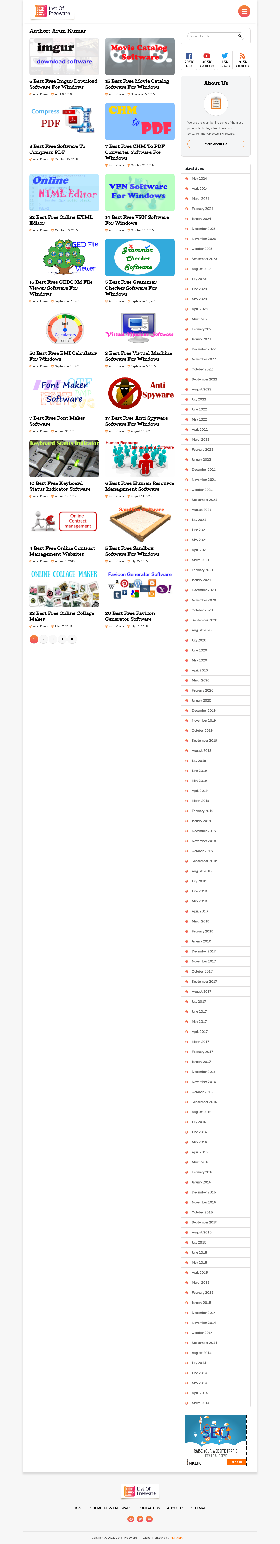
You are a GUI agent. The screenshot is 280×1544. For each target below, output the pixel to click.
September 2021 (204, 500)
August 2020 (202, 630)
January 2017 (201, 1062)
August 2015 (202, 1232)
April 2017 (200, 1031)
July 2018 (199, 881)
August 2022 (202, 389)
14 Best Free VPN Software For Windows (137, 220)
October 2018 (202, 851)
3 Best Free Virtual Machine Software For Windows (138, 356)
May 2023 (199, 299)
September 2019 (204, 740)
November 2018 (204, 841)
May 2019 (199, 781)
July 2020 (199, 640)
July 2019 (199, 760)
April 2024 (200, 188)
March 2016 (200, 1162)
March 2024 (200, 198)
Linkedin (149, 1519)
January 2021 (201, 580)
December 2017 (204, 951)
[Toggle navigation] (244, 11)
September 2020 (204, 620)
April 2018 (200, 911)
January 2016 (201, 1182)
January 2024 (201, 219)
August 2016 (202, 1112)
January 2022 (201, 459)
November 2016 (204, 1082)
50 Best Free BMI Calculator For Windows (63, 356)
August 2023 (202, 269)
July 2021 (199, 520)
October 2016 (202, 1092)
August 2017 (202, 991)
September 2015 (204, 1222)
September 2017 (204, 981)
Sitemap (198, 1508)
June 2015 (199, 1252)
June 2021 (199, 530)
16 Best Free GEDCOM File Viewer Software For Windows (60, 288)
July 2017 (199, 1001)
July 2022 (199, 399)
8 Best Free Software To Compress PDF (57, 149)
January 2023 (201, 339)
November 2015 (204, 1202)
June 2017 (199, 1011)
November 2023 (204, 239)
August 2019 (202, 750)
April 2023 (200, 309)
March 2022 (200, 439)
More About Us (216, 144)
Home (78, 1508)
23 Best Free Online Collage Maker (61, 616)
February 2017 (202, 1052)
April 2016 (200, 1152)
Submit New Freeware (111, 1508)
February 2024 (202, 208)
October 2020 (202, 610)
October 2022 (202, 369)
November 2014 (204, 1323)
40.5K (206, 63)
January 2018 (201, 941)
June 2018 (199, 891)
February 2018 (202, 931)
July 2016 (199, 1122)
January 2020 (201, 700)
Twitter (140, 1519)
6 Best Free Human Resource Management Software (139, 486)
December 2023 (204, 229)
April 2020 (200, 670)
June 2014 (199, 1373)
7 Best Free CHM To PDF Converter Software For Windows (135, 152)
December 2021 (204, 469)
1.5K (225, 63)
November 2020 (204, 600)
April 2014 (200, 1393)
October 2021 (202, 489)
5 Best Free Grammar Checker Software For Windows (131, 288)
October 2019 (202, 730)
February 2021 (202, 570)
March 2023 (200, 319)
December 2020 (204, 590)
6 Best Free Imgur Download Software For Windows (63, 84)
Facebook (130, 1519)
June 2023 (199, 289)
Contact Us (149, 1508)
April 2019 (200, 791)
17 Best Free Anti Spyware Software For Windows (136, 421)
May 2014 (199, 1383)
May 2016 (199, 1142)
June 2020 (199, 650)
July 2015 (199, 1242)
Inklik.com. (176, 1538)
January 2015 (201, 1302)
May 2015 (199, 1262)
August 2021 (202, 510)
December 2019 (204, 710)
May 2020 (199, 660)
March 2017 (200, 1042)
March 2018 (200, 921)
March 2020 (200, 680)
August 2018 (202, 871)
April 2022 (200, 429)
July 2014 (199, 1363)
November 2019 (204, 720)
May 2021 (199, 540)
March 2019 (200, 801)
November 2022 (204, 359)
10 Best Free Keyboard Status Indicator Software (60, 486)
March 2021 (200, 560)
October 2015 (202, 1212)
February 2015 (202, 1292)
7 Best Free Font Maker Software (57, 421)
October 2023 (202, 249)
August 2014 (202, 1353)
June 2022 (199, 409)
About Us (175, 1508)
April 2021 (200, 550)
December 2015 (204, 1192)
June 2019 (199, 771)
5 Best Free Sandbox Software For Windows (132, 551)
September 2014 (204, 1343)
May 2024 (199, 178)
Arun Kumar (40, 94)
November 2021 (204, 479)
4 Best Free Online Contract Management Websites (62, 551)
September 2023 (204, 259)
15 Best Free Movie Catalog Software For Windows (137, 84)
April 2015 (200, 1272)
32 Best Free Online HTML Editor (61, 220)
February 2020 (202, 690)
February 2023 (202, 329)
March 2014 (200, 1403)
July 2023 (199, 279)
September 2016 (204, 1102)
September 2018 (204, 861)
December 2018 (204, 831)
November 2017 (204, 961)
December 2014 (204, 1312)
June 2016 (199, 1132)
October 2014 (202, 1333)
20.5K (188, 63)
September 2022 (204, 379)
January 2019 (201, 821)
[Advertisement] (158, 10)
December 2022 (204, 349)
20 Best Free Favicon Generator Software (130, 616)
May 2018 (199, 901)
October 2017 (202, 971)
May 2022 (199, 419)
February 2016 (202, 1172)
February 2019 (202, 811)
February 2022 (202, 449)
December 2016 (204, 1072)
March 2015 (200, 1282)
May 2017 (199, 1021)
